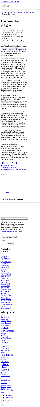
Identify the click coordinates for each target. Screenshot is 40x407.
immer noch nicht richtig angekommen (13, 48)
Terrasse (3, 385)
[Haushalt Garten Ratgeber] (10, 2)
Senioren (3, 378)
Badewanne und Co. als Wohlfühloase (14, 169)
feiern (3, 325)
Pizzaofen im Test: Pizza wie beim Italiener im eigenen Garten (6, 259)
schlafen (3, 376)
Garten (5, 327)
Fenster (7, 325)
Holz (2, 344)
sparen (4, 382)
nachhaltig (7, 354)
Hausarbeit (4, 342)
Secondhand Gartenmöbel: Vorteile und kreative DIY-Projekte (5, 267)
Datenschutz (9, 397)
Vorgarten (3, 387)
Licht (2, 352)
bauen (3, 319)
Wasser (9, 387)
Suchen (3, 241)
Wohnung (7, 389)
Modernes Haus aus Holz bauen (6, 274)
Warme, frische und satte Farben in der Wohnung (6, 300)
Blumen (3, 321)
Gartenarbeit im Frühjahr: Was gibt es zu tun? (6, 286)
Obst (7, 357)
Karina (6, 192)
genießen (4, 335)
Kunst (2, 350)
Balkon (6, 317)
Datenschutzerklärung (8, 231)
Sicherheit (5, 380)
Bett (7, 319)
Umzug (9, 385)
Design (2, 323)
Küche (7, 350)
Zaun (2, 392)
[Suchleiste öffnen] (2, 8)
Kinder (7, 348)
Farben (8, 323)
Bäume (9, 321)
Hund (2, 348)
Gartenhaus (3, 333)
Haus (3, 340)
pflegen (5, 364)
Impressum (8, 395)
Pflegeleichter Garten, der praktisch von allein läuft (5, 279)
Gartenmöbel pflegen (9, 167)
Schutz (8, 376)
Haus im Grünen (7, 165)
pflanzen (5, 361)
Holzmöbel (4, 346)
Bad (2, 317)
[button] (1, 403)
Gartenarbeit (7, 330)
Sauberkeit (4, 374)
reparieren (4, 372)
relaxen (5, 369)
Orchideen (3, 359)
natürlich (3, 357)
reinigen (4, 367)
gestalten (6, 337)
